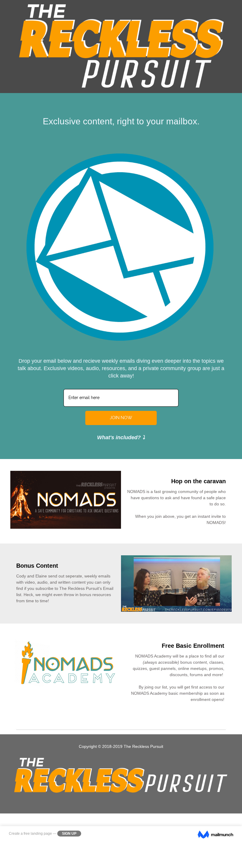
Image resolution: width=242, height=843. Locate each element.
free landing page (38, 833)
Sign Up (69, 833)
